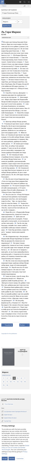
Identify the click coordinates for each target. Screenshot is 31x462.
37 (3, 287)
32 (9, 249)
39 (14, 300)
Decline (11, 458)
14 (4, 121)
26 (4, 212)
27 (14, 216)
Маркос (4, 6)
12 (24, 104)
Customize (20, 458)
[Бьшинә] (24, 6)
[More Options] (28, 6)
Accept (4, 458)
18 (7, 154)
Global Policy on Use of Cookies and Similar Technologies (15, 448)
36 (26, 280)
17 (12, 143)
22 (11, 185)
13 (15, 112)
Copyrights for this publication (9, 333)
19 (23, 159)
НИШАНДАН (6, 18)
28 (15, 223)
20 (17, 168)
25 (19, 203)
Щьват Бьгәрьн (6, 415)
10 (4, 93)
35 (4, 276)
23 (26, 190)
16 (19, 132)
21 (4, 179)
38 (24, 291)
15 (3, 123)
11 (18, 97)
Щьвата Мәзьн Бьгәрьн (9, 418)
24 (4, 194)
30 (4, 236)
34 (10, 267)
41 (10, 311)
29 (7, 230)
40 (3, 307)
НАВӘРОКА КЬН (6, 375)
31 (11, 243)
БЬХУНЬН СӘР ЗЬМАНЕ (9, 10)
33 (4, 260)
